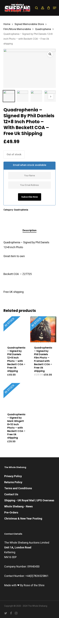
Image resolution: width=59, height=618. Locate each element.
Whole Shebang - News (18, 506)
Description (29, 230)
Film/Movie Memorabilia (17, 29)
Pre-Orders (11, 512)
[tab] (29, 230)
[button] (54, 7)
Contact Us (11, 494)
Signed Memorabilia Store (29, 24)
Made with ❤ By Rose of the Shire (24, 585)
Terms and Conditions (18, 488)
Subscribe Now (29, 196)
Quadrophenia (43, 29)
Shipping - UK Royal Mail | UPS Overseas (29, 500)
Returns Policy (13, 482)
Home (6, 24)
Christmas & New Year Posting (23, 518)
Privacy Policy (13, 476)
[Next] (50, 96)
